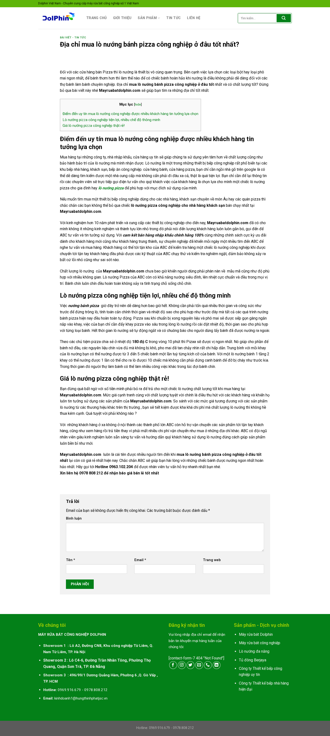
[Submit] (284, 18)
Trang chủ (96, 18)
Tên (70, 560)
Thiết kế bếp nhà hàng (271, 683)
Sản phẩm (147, 18)
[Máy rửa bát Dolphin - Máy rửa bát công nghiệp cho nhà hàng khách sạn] (58, 18)
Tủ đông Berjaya (252, 660)
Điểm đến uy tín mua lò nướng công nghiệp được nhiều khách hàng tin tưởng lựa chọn (130, 114)
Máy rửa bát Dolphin (256, 634)
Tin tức (173, 18)
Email (140, 560)
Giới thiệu (122, 18)
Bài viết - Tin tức (73, 37)
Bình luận (74, 518)
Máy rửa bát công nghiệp (259, 643)
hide (138, 104)
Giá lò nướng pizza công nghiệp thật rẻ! (94, 125)
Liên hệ (193, 18)
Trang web (212, 560)
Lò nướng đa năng (254, 651)
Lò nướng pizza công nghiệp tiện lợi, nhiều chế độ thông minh (111, 120)
